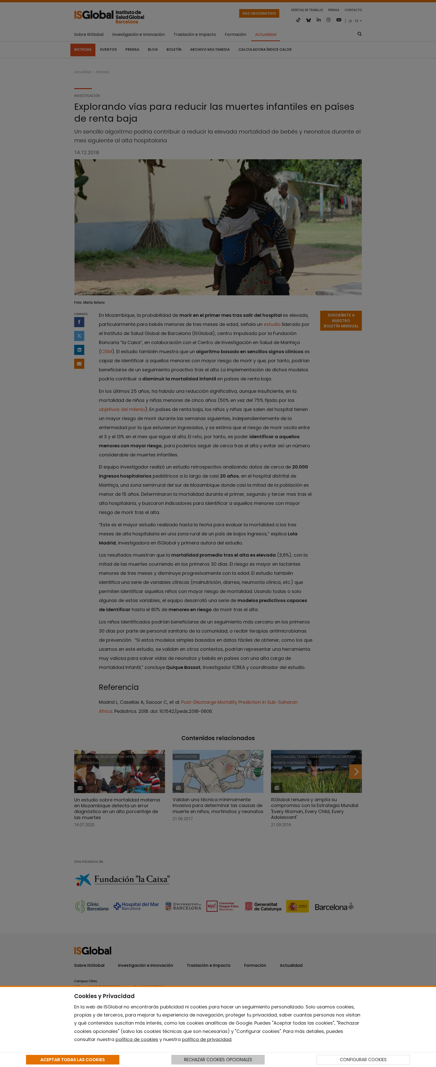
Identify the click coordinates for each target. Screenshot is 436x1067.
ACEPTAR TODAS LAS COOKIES (72, 1060)
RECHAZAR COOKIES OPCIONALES (218, 1060)
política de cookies (137, 1039)
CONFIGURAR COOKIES (363, 1060)
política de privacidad (206, 1039)
